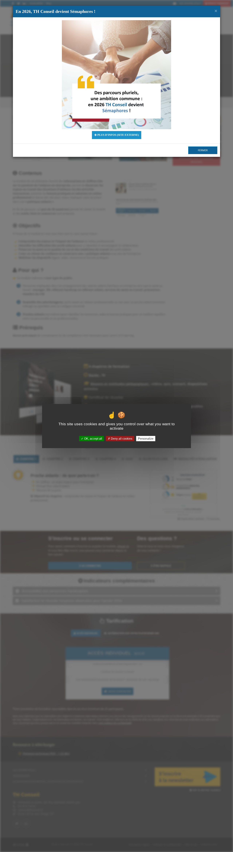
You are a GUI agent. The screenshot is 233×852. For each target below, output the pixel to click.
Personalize (145, 438)
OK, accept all (92, 438)
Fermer (203, 150)
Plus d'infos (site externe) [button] (118, 134)
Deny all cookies (121, 438)
